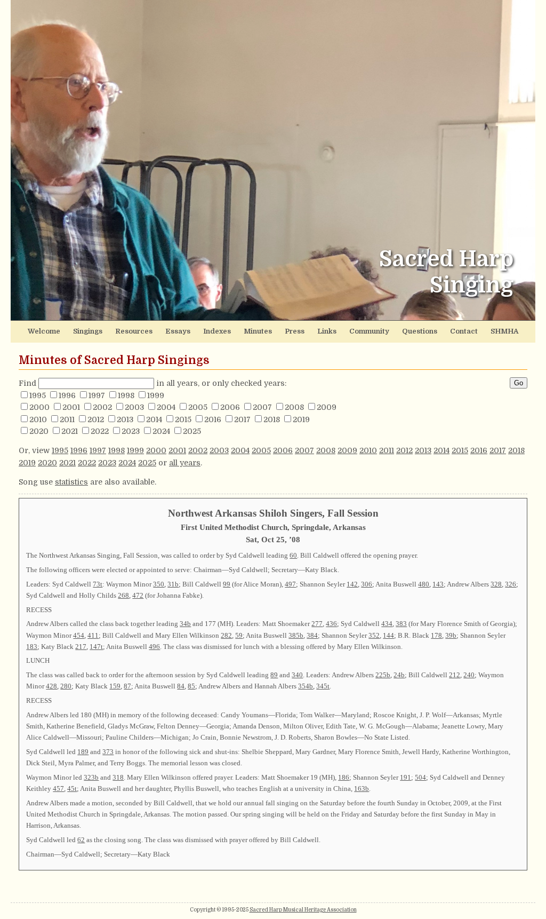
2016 (212, 419)
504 (420, 777)
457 (58, 789)
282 (226, 635)
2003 (134, 407)
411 (93, 635)
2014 (154, 419)
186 (343, 777)
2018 (271, 419)
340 (297, 675)
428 (51, 686)
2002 (102, 407)
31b (173, 584)
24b (399, 675)
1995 (37, 395)
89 (274, 675)
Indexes (217, 331)
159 (115, 686)
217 (80, 647)
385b (295, 635)
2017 (242, 419)
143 (438, 584)
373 (108, 752)
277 (317, 624)
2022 (100, 431)
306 (366, 584)
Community (369, 331)
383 (401, 624)
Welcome (44, 331)
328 (496, 584)
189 (83, 752)
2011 (67, 419)
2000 (39, 407)
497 (290, 584)
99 (226, 584)
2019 (301, 419)
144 (388, 635)
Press (294, 331)
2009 (326, 407)
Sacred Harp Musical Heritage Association (303, 910)
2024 (161, 431)
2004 (166, 407)
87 (127, 686)
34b (185, 624)
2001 (71, 407)
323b (91, 777)
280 (65, 686)
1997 (97, 395)
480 (423, 584)
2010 (38, 419)
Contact (464, 331)
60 (293, 555)
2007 (262, 407)
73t (97, 584)
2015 (183, 419)
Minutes (258, 331)
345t (323, 686)
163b (361, 789)
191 (405, 777)
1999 (155, 395)
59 (239, 635)
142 (352, 584)
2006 (230, 407)
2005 (197, 407)
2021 (69, 431)
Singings (87, 331)
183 (31, 647)
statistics (71, 482)
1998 (126, 395)
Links (326, 331)
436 (331, 624)
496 (154, 647)
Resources (133, 331)
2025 (192, 431)
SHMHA (504, 331)
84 (180, 686)
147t (96, 647)
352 (374, 635)
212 (454, 675)
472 (137, 595)
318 (118, 777)
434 (386, 624)
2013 (125, 419)
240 (469, 675)
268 (123, 595)
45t (72, 789)
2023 (131, 431)
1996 (67, 395)
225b (382, 675)
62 (81, 840)
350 (158, 584)
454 (78, 635)
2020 (39, 431)
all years (184, 462)
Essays (177, 331)
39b (450, 635)
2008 (294, 407)
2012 (95, 419)
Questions (419, 331)
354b (305, 686)
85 (191, 686)
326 (510, 584)
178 (436, 635)
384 (312, 635)
